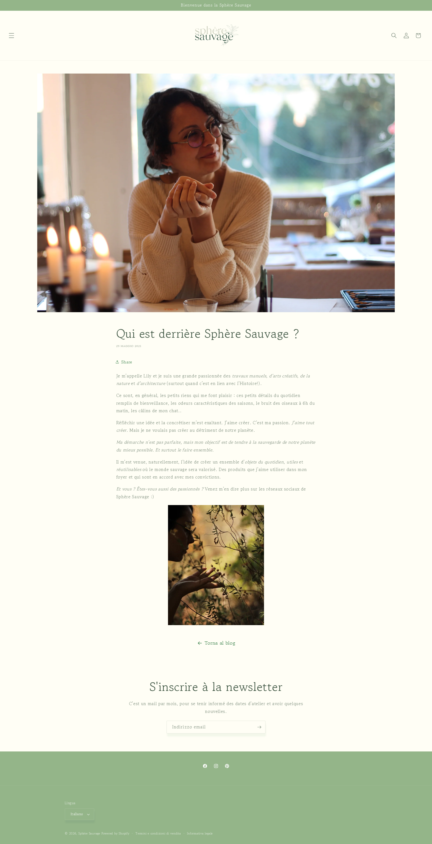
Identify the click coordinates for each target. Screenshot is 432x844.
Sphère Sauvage (89, 833)
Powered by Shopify (116, 833)
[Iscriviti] (259, 727)
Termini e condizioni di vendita (158, 833)
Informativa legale (200, 833)
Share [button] (126, 362)
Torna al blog (220, 643)
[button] (12, 36)
